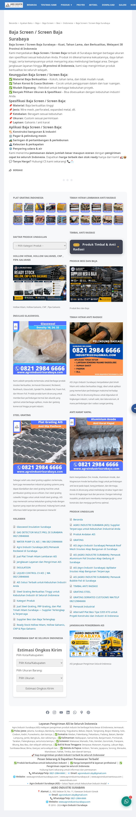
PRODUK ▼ (66, 4)
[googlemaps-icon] (81, 712)
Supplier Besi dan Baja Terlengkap (36, 619)
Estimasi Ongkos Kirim (40, 688)
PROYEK (81, 4)
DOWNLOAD (108, 4)
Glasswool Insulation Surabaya (34, 526)
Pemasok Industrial (84, 606)
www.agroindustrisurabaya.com (74, 801)
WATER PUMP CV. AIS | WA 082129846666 (39, 541)
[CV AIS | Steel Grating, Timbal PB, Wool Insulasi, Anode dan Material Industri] (14, 5)
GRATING (78, 540)
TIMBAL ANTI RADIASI (85, 586)
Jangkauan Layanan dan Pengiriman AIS (39, 561)
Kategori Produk (26, 600)
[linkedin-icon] (68, 712)
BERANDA (32, 4)
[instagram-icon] (54, 712)
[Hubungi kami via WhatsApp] (126, 801)
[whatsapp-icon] (74, 712)
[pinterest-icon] (88, 712)
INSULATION (24, 567)
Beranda (78, 519)
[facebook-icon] (47, 712)
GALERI (122, 4)
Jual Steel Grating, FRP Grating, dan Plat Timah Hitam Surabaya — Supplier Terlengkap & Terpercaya (39, 610)
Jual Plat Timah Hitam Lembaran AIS (37, 556)
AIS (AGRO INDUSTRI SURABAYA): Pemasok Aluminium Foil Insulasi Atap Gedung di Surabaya (95, 558)
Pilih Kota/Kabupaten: (30, 655)
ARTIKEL (93, 4)
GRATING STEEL (82, 591)
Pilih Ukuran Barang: (29, 670)
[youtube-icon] (61, 712)
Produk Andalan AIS (84, 534)
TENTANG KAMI (49, 4)
